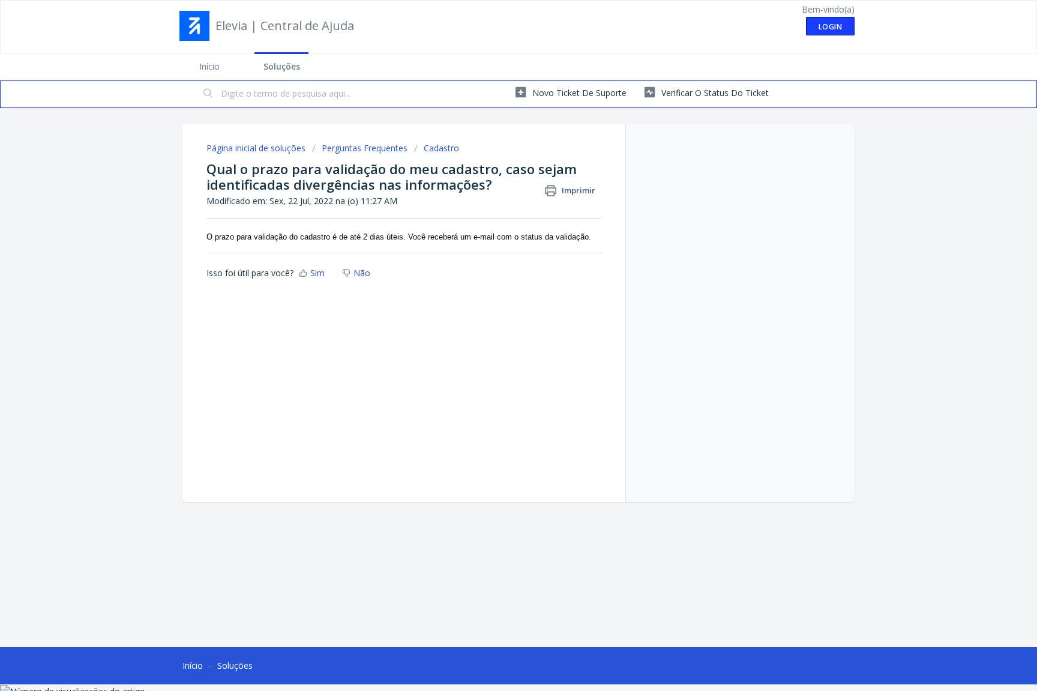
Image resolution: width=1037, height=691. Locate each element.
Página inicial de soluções (257, 148)
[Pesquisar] (208, 94)
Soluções (281, 66)
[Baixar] (496, 188)
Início (209, 66)
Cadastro (441, 148)
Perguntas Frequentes (364, 148)
